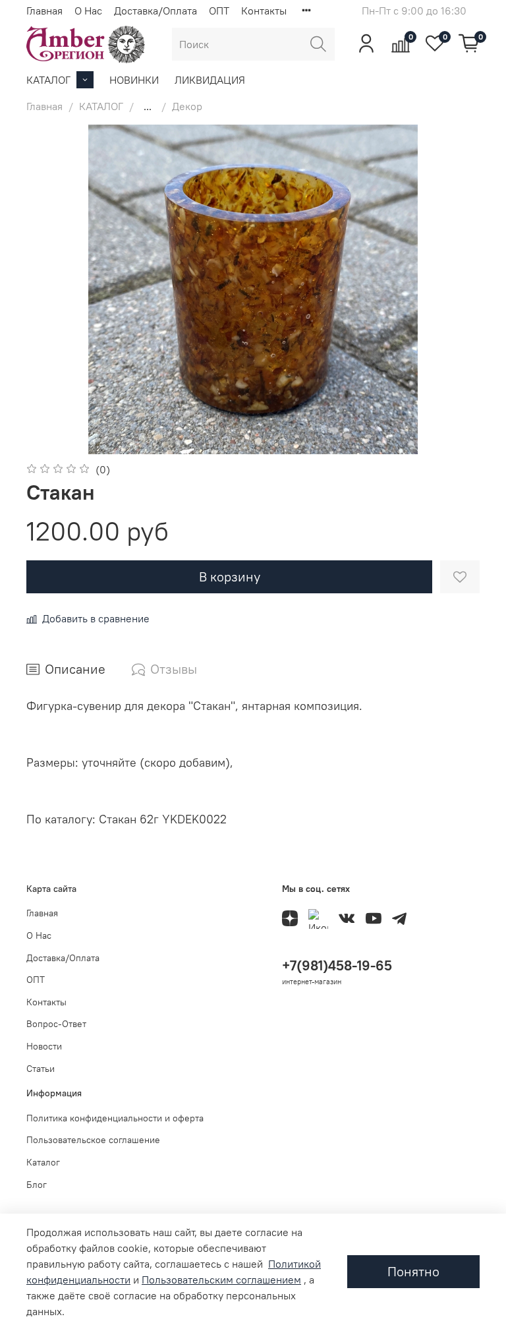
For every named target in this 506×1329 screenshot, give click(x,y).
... (148, 106)
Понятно (413, 1271)
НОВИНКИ (134, 79)
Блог (36, 1185)
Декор (187, 106)
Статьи (40, 1069)
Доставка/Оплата (155, 10)
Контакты (264, 10)
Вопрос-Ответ (56, 1024)
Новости (44, 1046)
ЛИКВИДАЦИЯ (210, 79)
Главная (44, 10)
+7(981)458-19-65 (337, 965)
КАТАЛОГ (48, 79)
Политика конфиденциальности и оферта (115, 1118)
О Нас (88, 10)
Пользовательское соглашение (93, 1140)
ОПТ (219, 10)
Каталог (43, 1162)
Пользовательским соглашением (221, 1279)
